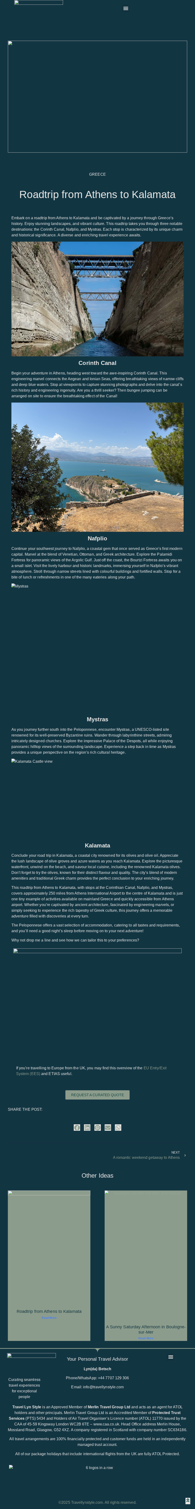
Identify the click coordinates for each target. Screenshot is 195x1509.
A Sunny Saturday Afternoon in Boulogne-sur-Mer (146, 1330)
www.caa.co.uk (106, 1424)
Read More (49, 1318)
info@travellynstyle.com (103, 1387)
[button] (126, 8)
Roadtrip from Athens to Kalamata (49, 1311)
